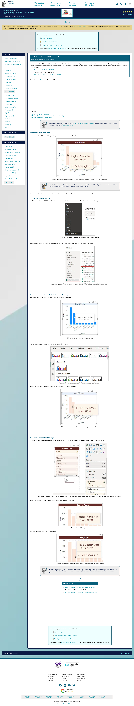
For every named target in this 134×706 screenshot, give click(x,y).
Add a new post (125, 653)
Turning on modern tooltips (40, 114)
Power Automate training (38, 697)
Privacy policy (75, 703)
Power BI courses (67, 125)
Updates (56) (9, 182)
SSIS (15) (7, 122)
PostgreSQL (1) (9, 82)
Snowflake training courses (70, 697)
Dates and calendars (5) (12, 170)
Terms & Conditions (67, 703)
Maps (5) (7, 176)
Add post (21, 16)
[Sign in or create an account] (125, 4)
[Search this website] (117, 4)
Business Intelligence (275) (13, 64)
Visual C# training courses (102, 697)
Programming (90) (10, 101)
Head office (51, 672)
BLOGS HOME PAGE (11, 58)
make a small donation (80, 26)
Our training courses (39, 4)
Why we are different (89, 4)
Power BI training (46, 38)
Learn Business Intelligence (49, 42)
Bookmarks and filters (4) (12, 161)
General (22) (8, 146)
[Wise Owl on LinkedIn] (65, 685)
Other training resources (55, 4)
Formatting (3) (9, 158)
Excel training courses (27, 697)
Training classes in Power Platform (51, 45)
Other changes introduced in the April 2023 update (49, 75)
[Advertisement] (80, 96)
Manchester (80, 672)
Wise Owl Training (7, 10)
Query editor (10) (10, 164)
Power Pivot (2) (9, 95)
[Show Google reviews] (67, 692)
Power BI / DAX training (49, 697)
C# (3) (6, 67)
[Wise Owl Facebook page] (60, 685)
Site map (58, 703)
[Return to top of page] (80, 290)
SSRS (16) (8, 125)
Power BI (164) (9, 92)
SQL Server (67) (9, 116)
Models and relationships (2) (13, 152)
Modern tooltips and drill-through (41, 117)
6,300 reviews (127, 14)
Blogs (17, 10)
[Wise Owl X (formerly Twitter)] (73, 685)
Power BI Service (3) (11, 179)
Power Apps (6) (9, 85)
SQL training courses (81, 697)
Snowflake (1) (9, 110)
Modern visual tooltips (11, 14)
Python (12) (8, 104)
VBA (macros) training (92, 697)
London (64, 672)
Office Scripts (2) (10, 76)
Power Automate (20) (11, 88)
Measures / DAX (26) (11, 173)
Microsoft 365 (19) (10, 73)
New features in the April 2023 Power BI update (19, 12)
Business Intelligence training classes (65, 635)
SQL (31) (7, 113)
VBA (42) (7, 128)
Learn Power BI (59, 632)
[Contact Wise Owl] (121, 4)
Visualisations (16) (10, 155)
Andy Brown (40, 80)
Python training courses (60, 697)
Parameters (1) (9, 167)
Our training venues (73, 4)
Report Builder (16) (10, 107)
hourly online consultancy (56, 48)
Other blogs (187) (10, 79)
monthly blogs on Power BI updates (82, 123)
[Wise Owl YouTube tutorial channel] (69, 685)
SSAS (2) (7, 119)
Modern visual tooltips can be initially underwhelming (47, 116)
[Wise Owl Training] (7, 7)
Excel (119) (8, 70)
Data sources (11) (10, 149)
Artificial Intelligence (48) (12, 61)
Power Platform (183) (11, 98)
